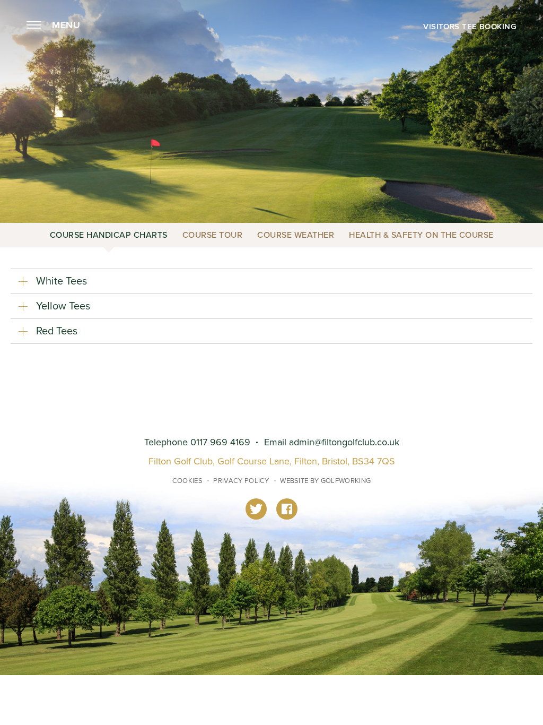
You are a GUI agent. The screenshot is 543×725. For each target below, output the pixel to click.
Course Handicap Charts (109, 235)
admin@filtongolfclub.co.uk (344, 442)
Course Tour (212, 235)
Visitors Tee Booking (469, 26)
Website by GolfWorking (325, 481)
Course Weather (295, 235)
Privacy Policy (241, 481)
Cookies (187, 481)
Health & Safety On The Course (421, 235)
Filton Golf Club (271, 49)
